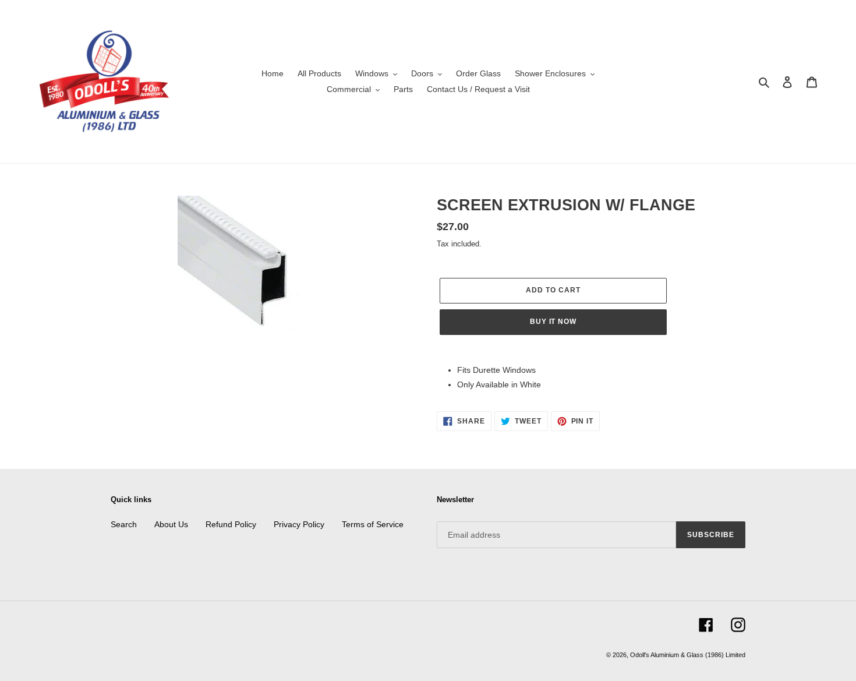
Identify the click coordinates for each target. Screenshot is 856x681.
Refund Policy (231, 524)
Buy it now (553, 321)
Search (124, 524)
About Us (171, 524)
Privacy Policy (299, 524)
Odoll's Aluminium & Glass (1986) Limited (687, 654)
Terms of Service (373, 524)
